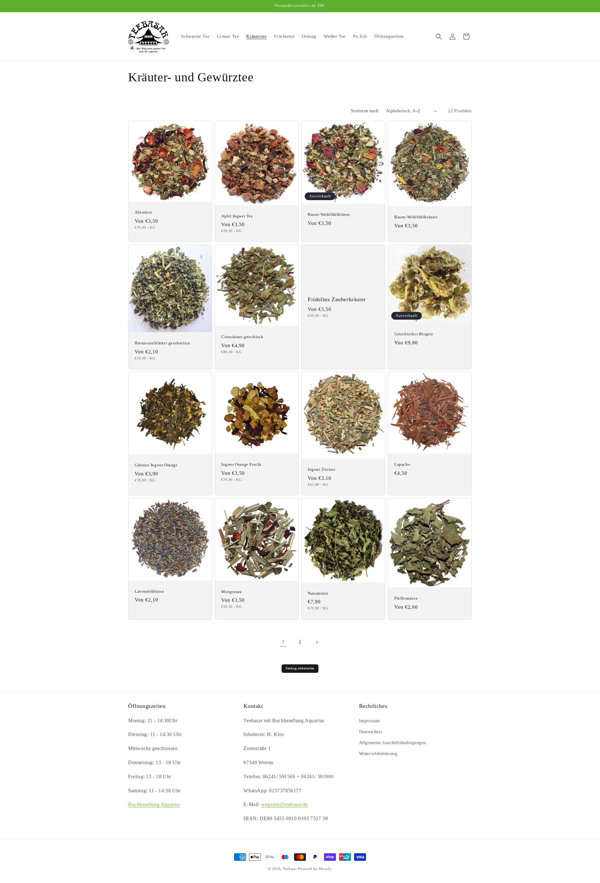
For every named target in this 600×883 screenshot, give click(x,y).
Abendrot (143, 212)
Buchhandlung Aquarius (154, 804)
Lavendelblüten (149, 591)
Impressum (369, 720)
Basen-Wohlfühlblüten (329, 214)
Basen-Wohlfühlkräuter (416, 217)
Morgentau (231, 591)
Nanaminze (318, 593)
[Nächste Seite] (317, 642)
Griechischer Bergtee (413, 333)
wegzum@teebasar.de (284, 804)
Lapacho (402, 464)
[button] (439, 36)
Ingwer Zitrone (321, 469)
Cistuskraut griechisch (242, 336)
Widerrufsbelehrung (378, 753)
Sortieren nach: (365, 111)
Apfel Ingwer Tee (237, 216)
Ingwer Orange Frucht (241, 464)
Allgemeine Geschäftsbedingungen (392, 742)
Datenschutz (370, 731)
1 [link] (283, 641)
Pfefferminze (406, 598)
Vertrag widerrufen (300, 668)
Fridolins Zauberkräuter (337, 299)
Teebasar (290, 868)
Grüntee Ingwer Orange (156, 465)
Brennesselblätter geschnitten (162, 343)
